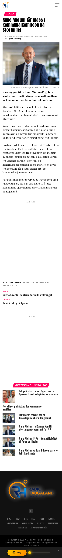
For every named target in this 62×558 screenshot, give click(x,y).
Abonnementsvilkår (39, 527)
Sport (41, 519)
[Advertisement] (31, 234)
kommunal (43, 283)
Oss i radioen (27, 523)
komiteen (29, 283)
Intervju (40, 523)
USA (33, 519)
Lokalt (18, 519)
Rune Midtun (10, 286)
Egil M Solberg (14, 39)
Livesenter (22, 527)
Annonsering (12, 523)
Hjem (9, 519)
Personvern (53, 523)
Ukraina (51, 519)
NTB (26, 519)
